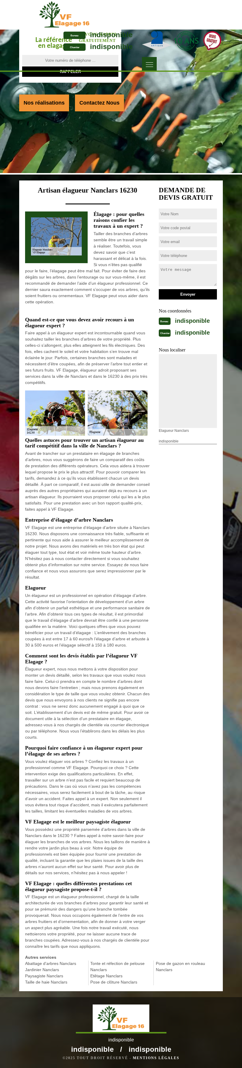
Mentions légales (156, 1058)
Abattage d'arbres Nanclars (50, 963)
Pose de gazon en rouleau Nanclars (180, 966)
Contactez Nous (99, 103)
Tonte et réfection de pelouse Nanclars (117, 966)
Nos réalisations (44, 103)
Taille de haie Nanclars (46, 982)
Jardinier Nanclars (42, 969)
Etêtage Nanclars (106, 975)
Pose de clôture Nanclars (113, 982)
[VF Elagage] (64, 14)
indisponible (111, 35)
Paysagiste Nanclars (44, 975)
